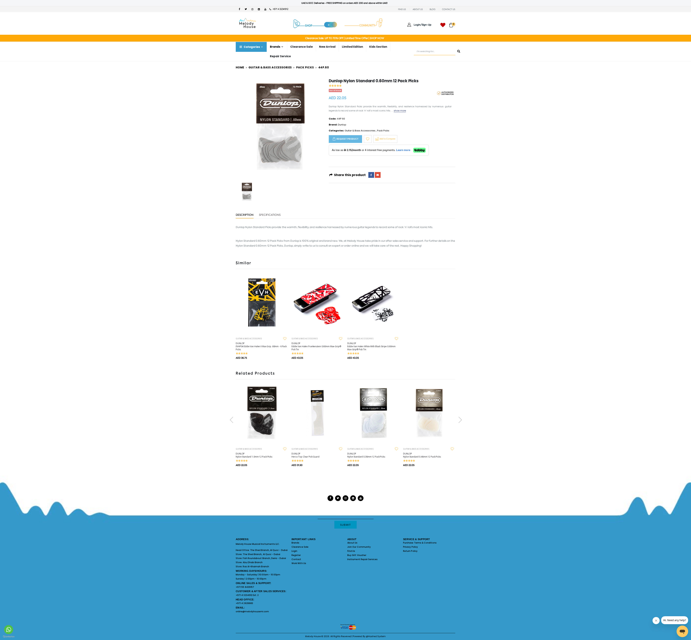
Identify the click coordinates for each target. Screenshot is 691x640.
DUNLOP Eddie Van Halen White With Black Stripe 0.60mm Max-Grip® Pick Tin (371, 346)
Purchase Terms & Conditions (420, 542)
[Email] (378, 175)
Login (294, 551)
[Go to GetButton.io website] (8, 636)
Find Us (351, 551)
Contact (296, 559)
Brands (295, 542)
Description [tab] (245, 215)
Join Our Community (359, 546)
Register (296, 555)
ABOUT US (418, 9)
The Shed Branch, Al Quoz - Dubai (269, 550)
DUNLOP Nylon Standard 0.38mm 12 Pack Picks (366, 455)
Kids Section (378, 47)
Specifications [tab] (270, 215)
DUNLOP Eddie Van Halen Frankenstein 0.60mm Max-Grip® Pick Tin (316, 346)
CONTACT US (448, 9)
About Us (352, 542)
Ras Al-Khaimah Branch (256, 566)
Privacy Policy (410, 546)
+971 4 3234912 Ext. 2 (247, 595)
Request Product (347, 138)
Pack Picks (305, 67)
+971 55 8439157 (245, 587)
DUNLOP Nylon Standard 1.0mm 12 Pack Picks (254, 455)
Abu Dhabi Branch (253, 562)
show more (400, 110)
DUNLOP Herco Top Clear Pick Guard (305, 455)
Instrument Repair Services (362, 559)
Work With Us (299, 563)
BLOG (432, 9)
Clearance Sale (301, 47)
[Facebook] (371, 175)
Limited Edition (352, 47)
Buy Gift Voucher (356, 555)
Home (240, 67)
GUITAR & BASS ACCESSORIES (249, 338)
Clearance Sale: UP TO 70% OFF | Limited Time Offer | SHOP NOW (344, 38)
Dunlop (342, 124)
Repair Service (280, 56)
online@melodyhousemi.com (252, 611)
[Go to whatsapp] (8, 629)
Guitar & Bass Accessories (270, 67)
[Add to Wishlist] (368, 139)
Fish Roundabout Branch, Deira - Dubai (264, 558)
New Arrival (327, 47)
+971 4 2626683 (244, 603)
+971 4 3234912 (279, 9)
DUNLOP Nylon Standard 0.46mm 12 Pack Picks (422, 455)
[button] (452, 23)
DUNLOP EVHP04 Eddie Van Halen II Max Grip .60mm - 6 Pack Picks (261, 346)
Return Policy (410, 551)
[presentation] (230, 420)
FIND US (402, 9)
